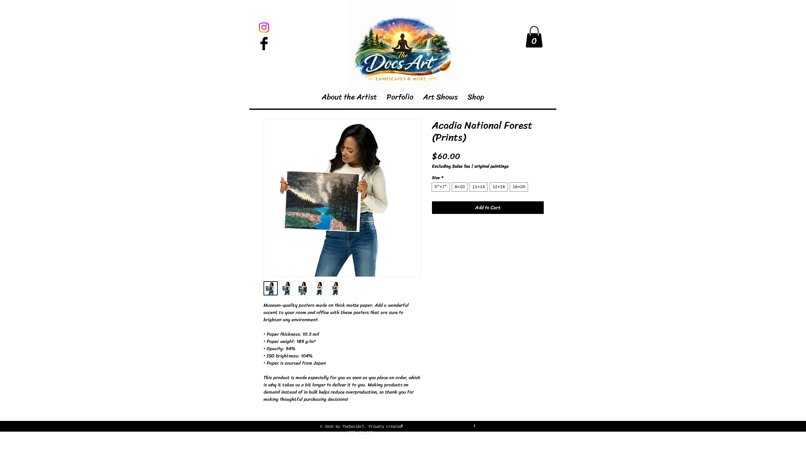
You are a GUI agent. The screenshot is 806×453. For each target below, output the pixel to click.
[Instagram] (264, 27)
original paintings (491, 166)
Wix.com (365, 432)
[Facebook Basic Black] (264, 43)
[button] (534, 37)
